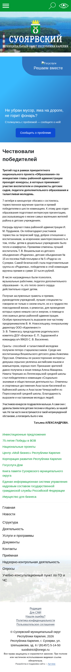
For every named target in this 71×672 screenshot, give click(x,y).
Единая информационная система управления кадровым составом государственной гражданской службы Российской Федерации (34, 486)
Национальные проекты (19, 446)
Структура (10, 522)
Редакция (35, 608)
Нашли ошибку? (35, 616)
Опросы (8, 568)
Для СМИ (35, 612)
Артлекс (51, 664)
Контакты (9, 549)
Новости (8, 514)
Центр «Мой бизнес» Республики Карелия (31, 452)
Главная (8, 507)
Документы (10, 542)
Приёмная (10, 555)
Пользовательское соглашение (36, 624)
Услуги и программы (18, 535)
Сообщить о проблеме (35, 132)
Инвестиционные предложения (24, 434)
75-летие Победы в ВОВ (19, 440)
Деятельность (13, 529)
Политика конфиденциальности (35, 620)
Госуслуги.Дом (12, 465)
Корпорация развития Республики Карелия (32, 459)
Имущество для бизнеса (19, 496)
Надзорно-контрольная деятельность (31, 562)
